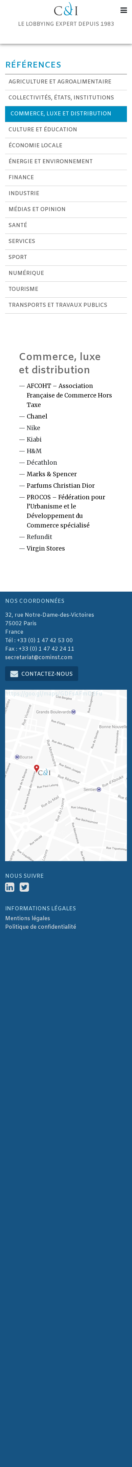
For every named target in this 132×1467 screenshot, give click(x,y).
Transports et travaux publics (57, 305)
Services (21, 241)
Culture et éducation (42, 129)
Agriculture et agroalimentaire (59, 82)
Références (33, 65)
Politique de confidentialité (40, 927)
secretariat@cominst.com (38, 657)
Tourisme (23, 289)
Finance (21, 177)
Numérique (26, 273)
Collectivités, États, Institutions (61, 97)
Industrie (23, 193)
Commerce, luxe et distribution (60, 113)
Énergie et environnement (50, 161)
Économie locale (35, 145)
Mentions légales (27, 918)
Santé (17, 225)
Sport (17, 257)
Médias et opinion (37, 209)
